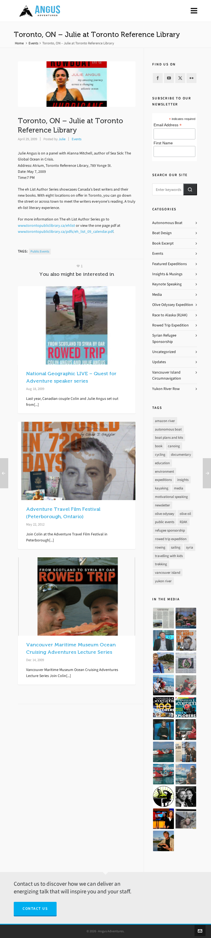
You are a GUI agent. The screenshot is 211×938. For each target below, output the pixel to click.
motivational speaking (171, 496)
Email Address (168, 125)
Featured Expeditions (169, 263)
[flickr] (191, 78)
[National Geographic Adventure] (186, 752)
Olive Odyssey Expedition (172, 304)
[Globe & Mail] (163, 752)
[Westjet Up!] (186, 774)
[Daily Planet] (163, 640)
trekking (161, 564)
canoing (174, 446)
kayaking (161, 488)
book (158, 446)
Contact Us (35, 908)
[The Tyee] (163, 796)
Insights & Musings (167, 274)
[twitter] (180, 78)
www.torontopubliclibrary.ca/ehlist (46, 225)
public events (39, 251)
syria (189, 547)
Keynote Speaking (167, 284)
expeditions (163, 479)
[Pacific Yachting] (163, 618)
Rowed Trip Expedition (170, 325)
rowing (160, 547)
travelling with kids (169, 555)
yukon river (163, 581)
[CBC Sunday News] (163, 818)
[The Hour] (186, 729)
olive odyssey (164, 513)
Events (33, 43)
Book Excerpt (163, 243)
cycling (160, 454)
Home (19, 43)
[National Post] (186, 796)
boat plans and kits (169, 437)
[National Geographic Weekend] (163, 841)
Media (157, 294)
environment (164, 471)
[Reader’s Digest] (163, 774)
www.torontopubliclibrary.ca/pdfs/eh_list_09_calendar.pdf (65, 231)
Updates (159, 362)
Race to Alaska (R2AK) (169, 315)
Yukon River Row (166, 388)
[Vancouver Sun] (163, 685)
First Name (163, 143)
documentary (181, 454)
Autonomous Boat (167, 222)
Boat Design (162, 233)
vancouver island (167, 572)
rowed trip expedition (171, 539)
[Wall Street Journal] (186, 662)
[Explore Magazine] (186, 818)
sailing (176, 547)
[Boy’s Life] (186, 640)
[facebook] (158, 78)
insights (182, 479)
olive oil (185, 513)
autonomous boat (168, 429)
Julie (62, 139)
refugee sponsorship (170, 530)
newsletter (162, 505)
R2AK (183, 522)
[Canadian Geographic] (163, 707)
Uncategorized (164, 351)
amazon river (165, 420)
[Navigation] (194, 11)
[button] (190, 189)
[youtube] (169, 78)
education (162, 463)
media (178, 488)
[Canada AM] (186, 618)
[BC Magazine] (163, 662)
